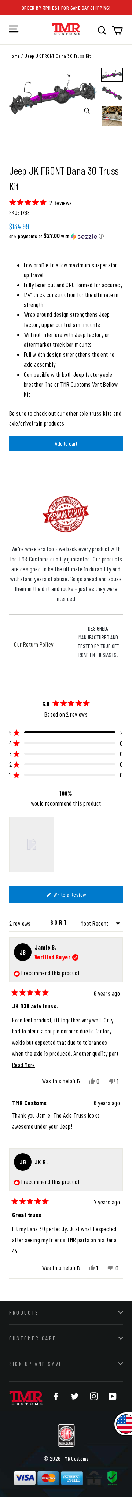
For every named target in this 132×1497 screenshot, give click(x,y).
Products (24, 1312)
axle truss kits (95, 413)
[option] (53, 94)
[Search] (101, 30)
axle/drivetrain (26, 423)
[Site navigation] (13, 28)
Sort (60, 922)
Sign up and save (36, 1363)
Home (14, 56)
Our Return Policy (33, 644)
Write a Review (78, 897)
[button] (40, 202)
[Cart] (117, 30)
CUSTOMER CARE (33, 1337)
